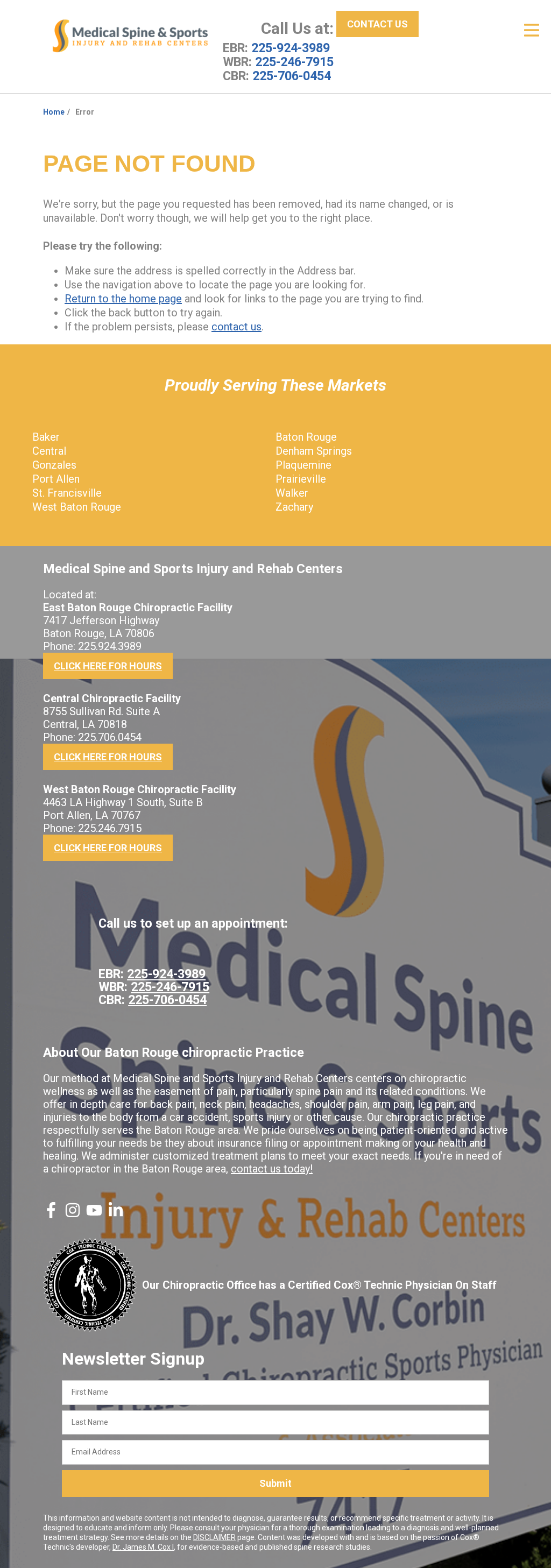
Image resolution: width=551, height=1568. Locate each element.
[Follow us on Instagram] (73, 1214)
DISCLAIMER (214, 1537)
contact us (236, 326)
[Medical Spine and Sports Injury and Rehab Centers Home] (130, 36)
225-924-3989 (290, 47)
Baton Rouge (306, 436)
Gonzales (54, 464)
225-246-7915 (294, 61)
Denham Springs (314, 450)
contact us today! (272, 1168)
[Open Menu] (531, 30)
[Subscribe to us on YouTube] (94, 1214)
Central (49, 450)
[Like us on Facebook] (51, 1214)
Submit (275, 1483)
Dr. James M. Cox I (143, 1547)
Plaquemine (303, 464)
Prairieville (301, 478)
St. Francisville (67, 492)
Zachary (294, 506)
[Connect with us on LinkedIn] (116, 1214)
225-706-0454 (291, 75)
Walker (292, 492)
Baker (46, 436)
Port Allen (56, 478)
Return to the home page (123, 298)
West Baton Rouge (76, 506)
